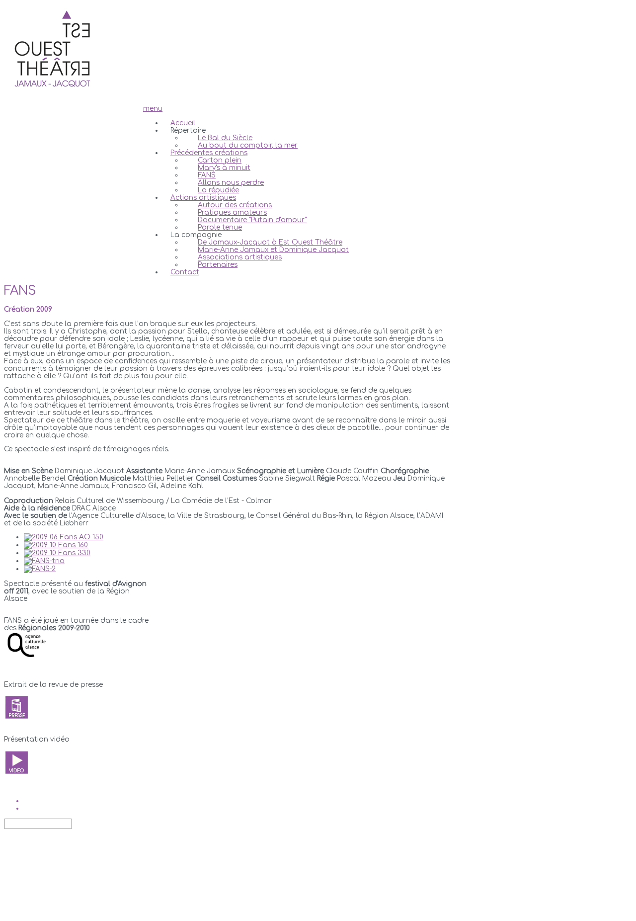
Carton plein (219, 160)
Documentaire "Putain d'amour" (252, 220)
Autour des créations (235, 205)
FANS (207, 175)
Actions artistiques (203, 197)
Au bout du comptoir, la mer (248, 145)
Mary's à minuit (224, 167)
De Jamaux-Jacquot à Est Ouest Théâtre (270, 242)
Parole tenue (220, 227)
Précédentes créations (208, 153)
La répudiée (218, 190)
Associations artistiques (240, 257)
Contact (184, 272)
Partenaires (218, 264)
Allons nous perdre (231, 182)
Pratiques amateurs (232, 212)
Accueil (182, 123)
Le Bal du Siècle (225, 138)
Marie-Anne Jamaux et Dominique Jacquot (273, 249)
